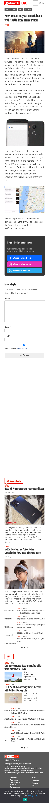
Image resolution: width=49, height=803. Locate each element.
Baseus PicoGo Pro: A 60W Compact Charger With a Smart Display (24, 726)
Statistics (13, 785)
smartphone (28, 9)
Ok (25, 799)
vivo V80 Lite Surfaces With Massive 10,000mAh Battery (23, 733)
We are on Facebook (22, 258)
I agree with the (16, 348)
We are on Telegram (21, 270)
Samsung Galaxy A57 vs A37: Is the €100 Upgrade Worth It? (24, 633)
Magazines (35, 783)
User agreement (15, 787)
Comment (9, 298)
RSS (33, 785)
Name (8, 327)
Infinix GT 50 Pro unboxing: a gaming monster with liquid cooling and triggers (23, 625)
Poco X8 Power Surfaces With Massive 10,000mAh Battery (24, 719)
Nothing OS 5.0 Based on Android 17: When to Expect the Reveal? (23, 740)
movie (20, 9)
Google (14, 9)
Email (7, 336)
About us (13, 777)
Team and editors (15, 782)
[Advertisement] (24, 398)
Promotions (35, 781)
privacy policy (22, 348)
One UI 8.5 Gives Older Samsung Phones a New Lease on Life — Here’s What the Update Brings (24, 611)
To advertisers (14, 780)
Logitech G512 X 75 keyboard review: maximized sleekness (24, 619)
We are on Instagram (22, 264)
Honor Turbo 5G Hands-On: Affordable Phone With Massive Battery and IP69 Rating (24, 711)
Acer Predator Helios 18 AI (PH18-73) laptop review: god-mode (24, 640)
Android (8, 9)
